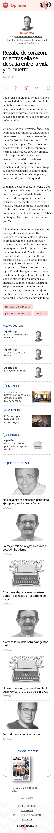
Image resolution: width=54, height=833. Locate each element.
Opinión (18, 5)
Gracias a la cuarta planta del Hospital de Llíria (15, 446)
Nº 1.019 (41, 313)
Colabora (27, 810)
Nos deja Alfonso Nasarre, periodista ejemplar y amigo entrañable (26, 501)
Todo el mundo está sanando (21, 734)
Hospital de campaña (18, 306)
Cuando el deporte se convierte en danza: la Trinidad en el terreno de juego (24, 595)
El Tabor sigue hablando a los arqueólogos (12, 419)
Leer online (27, 798)
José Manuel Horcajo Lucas (28, 36)
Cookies (27, 819)
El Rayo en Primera (15, 370)
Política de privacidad (27, 814)
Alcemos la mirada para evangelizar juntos (25, 643)
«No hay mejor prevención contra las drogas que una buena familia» (17, 396)
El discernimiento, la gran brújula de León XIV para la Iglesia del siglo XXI (25, 689)
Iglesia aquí (27, 32)
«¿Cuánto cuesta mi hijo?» (15, 354)
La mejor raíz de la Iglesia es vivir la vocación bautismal (25, 547)
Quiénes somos (27, 805)
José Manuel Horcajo (17, 313)
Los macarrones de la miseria (16, 336)
